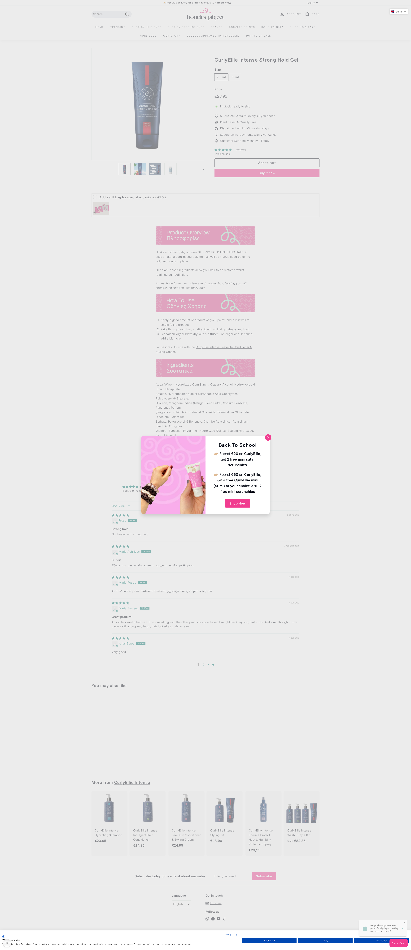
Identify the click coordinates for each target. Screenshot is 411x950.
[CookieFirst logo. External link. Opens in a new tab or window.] (3, 936)
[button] (399, 11)
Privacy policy (230, 934)
